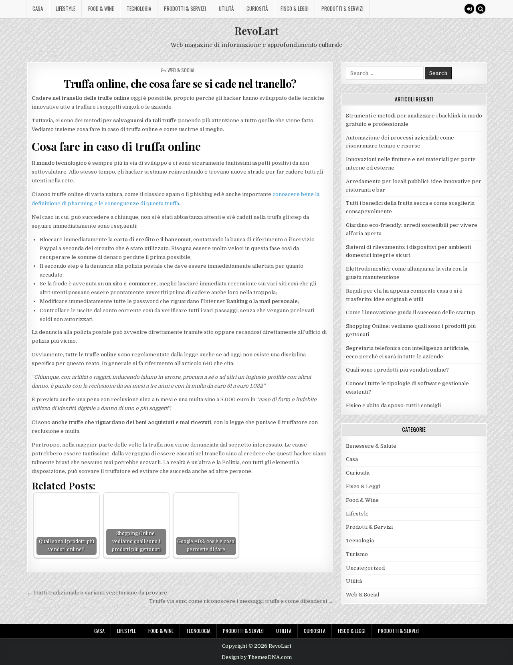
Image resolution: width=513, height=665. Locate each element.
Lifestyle (65, 8)
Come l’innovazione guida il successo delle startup (410, 312)
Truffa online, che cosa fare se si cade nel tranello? (180, 84)
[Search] (480, 9)
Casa (37, 8)
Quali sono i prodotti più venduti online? (397, 370)
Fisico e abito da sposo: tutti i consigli (393, 405)
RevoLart (256, 31)
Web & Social (181, 70)
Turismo (357, 554)
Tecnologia (139, 8)
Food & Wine (101, 8)
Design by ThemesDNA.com (257, 657)
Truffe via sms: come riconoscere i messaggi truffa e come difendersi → (241, 601)
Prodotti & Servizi (185, 8)
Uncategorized (365, 568)
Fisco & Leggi (295, 8)
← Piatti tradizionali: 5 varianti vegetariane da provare (97, 593)
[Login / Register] (469, 9)
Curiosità (257, 8)
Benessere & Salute (371, 446)
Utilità (226, 8)
